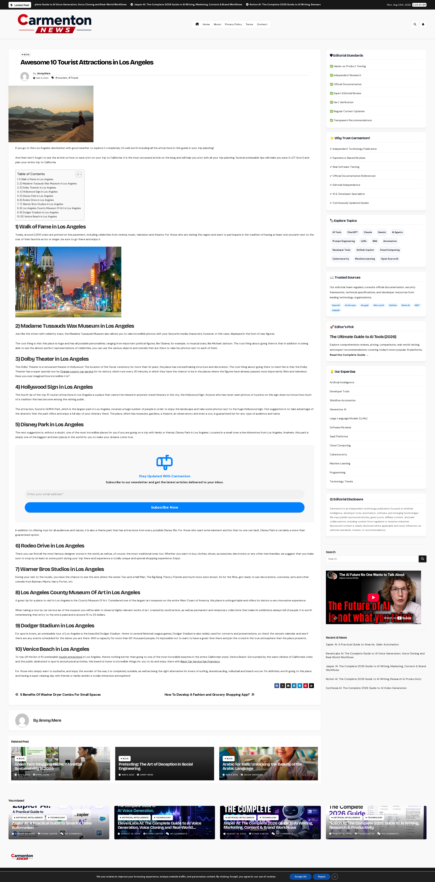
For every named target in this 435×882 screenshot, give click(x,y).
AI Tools (337, 232)
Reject (321, 876)
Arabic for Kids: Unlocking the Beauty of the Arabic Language (262, 766)
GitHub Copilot (365, 250)
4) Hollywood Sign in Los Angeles (39, 191)
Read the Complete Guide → (349, 355)
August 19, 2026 (131, 833)
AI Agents (397, 232)
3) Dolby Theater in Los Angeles (38, 187)
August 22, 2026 (25, 833)
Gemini (382, 232)
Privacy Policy (233, 24)
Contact (262, 24)
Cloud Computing (390, 250)
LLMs (364, 241)
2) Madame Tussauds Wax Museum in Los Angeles (48, 183)
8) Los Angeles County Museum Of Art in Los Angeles (50, 208)
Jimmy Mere (43, 73)
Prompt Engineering (344, 241)
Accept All (301, 876)
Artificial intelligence (29, 817)
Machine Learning (365, 258)
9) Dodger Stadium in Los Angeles (39, 212)
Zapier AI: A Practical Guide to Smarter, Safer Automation (362, 644)
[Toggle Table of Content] (77, 174)
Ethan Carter (49, 833)
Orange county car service (76, 371)
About (217, 24)
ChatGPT (352, 232)
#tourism (61, 78)
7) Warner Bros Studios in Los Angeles (41, 204)
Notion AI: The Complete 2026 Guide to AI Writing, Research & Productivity (374, 679)
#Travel (73, 78)
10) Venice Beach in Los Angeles (38, 216)
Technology (57, 817)
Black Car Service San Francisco (200, 661)
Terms (249, 24)
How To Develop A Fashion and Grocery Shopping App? (207, 695)
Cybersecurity (341, 258)
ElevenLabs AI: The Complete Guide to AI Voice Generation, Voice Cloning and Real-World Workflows (159, 827)
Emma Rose (42, 774)
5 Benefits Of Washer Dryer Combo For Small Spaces (61, 695)
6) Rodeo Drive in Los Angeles (37, 200)
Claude (368, 232)
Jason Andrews (253, 774)
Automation (390, 241)
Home (206, 24)
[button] (415, 24)
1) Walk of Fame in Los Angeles (36, 179)
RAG (375, 241)
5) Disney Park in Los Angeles (36, 196)
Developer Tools (341, 250)
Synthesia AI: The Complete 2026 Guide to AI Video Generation (366, 688)
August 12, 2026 (342, 833)
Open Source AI (389, 258)
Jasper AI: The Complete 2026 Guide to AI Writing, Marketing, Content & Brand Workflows (268, 825)
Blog (26, 54)
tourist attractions (70, 657)
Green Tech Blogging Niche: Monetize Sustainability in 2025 (48, 766)
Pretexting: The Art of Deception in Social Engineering (156, 766)
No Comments (73, 833)
